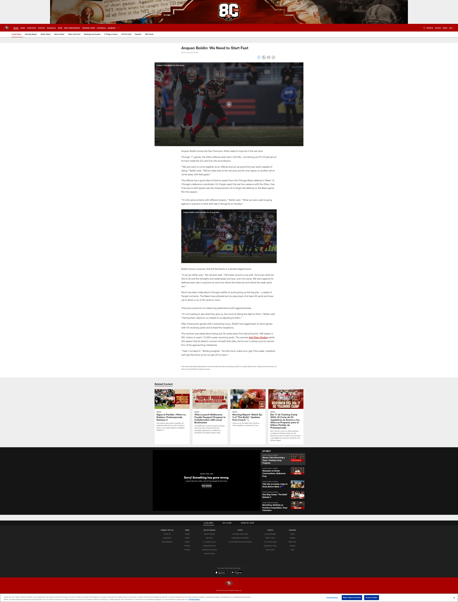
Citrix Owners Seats (270, 542)
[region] (229, 598)
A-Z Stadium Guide (209, 542)
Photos (187, 542)
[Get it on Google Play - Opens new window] (236, 573)
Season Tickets (270, 538)
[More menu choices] (119, 28)
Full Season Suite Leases (240, 534)
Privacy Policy (194, 599)
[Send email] (269, 59)
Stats (292, 549)
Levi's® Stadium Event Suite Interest (240, 542)
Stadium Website (209, 534)
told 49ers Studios (258, 337)
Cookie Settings (332, 597)
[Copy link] (273, 57)
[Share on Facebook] (259, 59)
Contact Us (167, 534)
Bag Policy (209, 538)
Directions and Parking (209, 549)
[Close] (454, 597)
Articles (187, 534)
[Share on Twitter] (264, 59)
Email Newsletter (167, 542)
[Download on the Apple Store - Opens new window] (220, 573)
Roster (292, 534)
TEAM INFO (292, 530)
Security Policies (209, 553)
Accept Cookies (371, 597)
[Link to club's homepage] (7, 28)
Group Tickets (270, 549)
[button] (229, 104)
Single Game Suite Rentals (240, 538)
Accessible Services (209, 546)
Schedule (292, 538)
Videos (187, 538)
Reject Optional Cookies (352, 597)
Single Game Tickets (270, 546)
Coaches (292, 546)
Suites (240, 530)
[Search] (424, 27)
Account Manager (270, 534)
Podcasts (187, 546)
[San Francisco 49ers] (229, 583)
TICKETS (270, 530)
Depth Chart (292, 542)
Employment (167, 538)
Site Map (187, 549)
